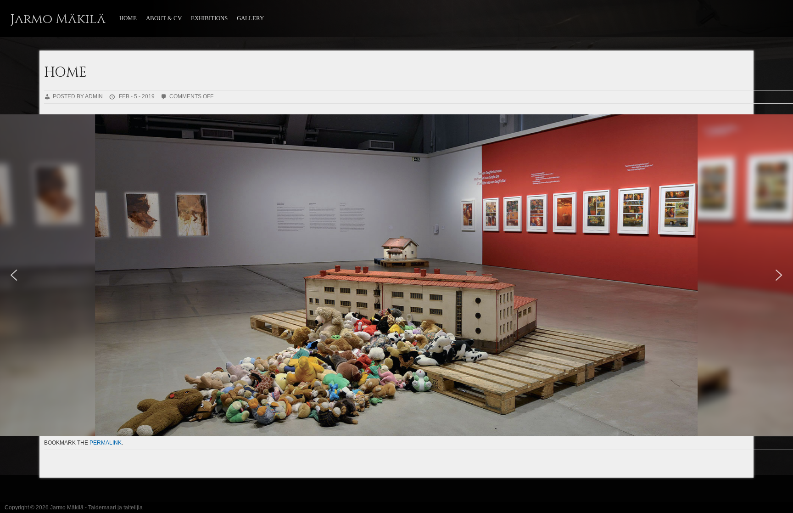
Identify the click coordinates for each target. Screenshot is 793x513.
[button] (14, 275)
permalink (105, 443)
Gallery (250, 18)
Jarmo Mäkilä (58, 19)
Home (128, 18)
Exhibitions (209, 18)
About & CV (164, 18)
